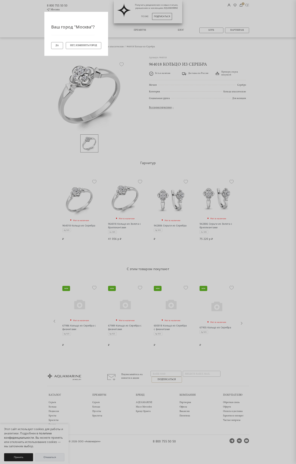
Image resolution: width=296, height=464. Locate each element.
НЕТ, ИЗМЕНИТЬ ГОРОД (83, 45)
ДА (57, 45)
